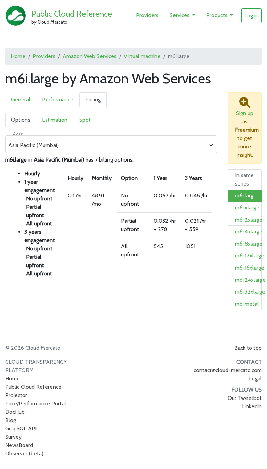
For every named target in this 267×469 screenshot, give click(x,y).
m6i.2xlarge (248, 219)
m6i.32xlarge (250, 291)
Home (18, 56)
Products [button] (217, 15)
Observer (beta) (24, 453)
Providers (147, 15)
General (20, 99)
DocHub (15, 412)
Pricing (93, 99)
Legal (255, 378)
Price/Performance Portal (35, 403)
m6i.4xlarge (248, 231)
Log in (251, 15)
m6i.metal (247, 304)
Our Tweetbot (245, 398)
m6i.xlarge (247, 207)
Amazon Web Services (89, 56)
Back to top (248, 348)
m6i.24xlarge (250, 280)
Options (20, 119)
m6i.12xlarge (249, 255)
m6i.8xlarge (248, 243)
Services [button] (180, 15)
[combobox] (107, 145)
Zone (18, 133)
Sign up (244, 113)
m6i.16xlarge (249, 267)
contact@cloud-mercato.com (228, 370)
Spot (85, 119)
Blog (10, 420)
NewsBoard (19, 445)
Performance (57, 99)
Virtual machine (142, 56)
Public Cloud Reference (71, 14)
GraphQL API (21, 428)
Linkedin (252, 406)
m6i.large (246, 195)
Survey (13, 437)
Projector (16, 395)
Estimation (54, 119)
